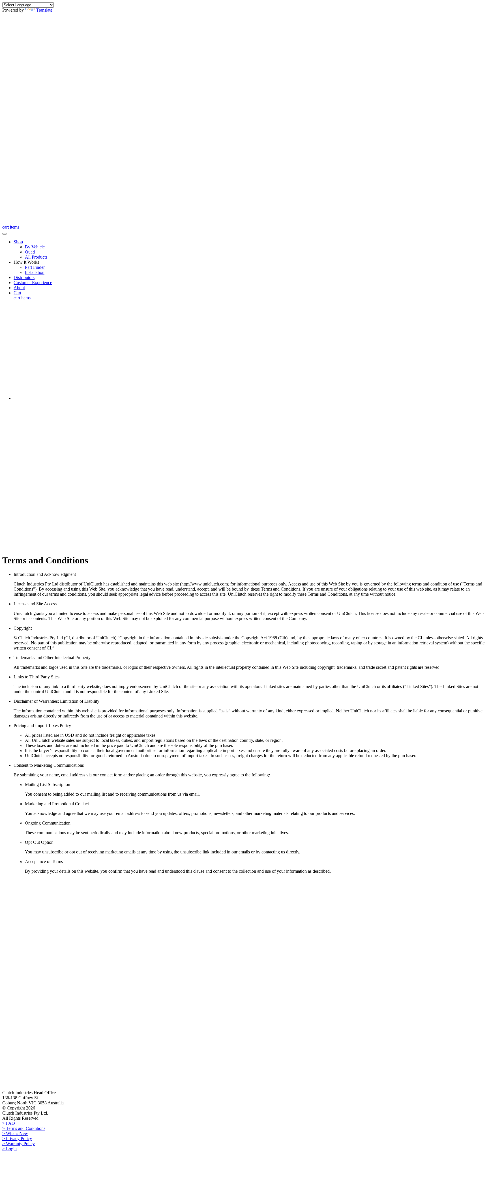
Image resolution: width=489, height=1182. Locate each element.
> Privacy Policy (17, 1138)
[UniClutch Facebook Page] (51, 110)
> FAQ (8, 1123)
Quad (30, 252)
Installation (34, 272)
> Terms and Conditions (23, 1128)
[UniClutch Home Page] (30, 887)
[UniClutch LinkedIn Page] (352, 110)
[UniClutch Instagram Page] (151, 110)
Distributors (24, 277)
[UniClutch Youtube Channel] (252, 110)
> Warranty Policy (18, 1143)
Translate (44, 10)
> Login (9, 1148)
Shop (18, 241)
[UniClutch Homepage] (30, 222)
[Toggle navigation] (4, 234)
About (19, 287)
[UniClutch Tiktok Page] (51, 210)
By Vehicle (35, 246)
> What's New (15, 1133)
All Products (36, 257)
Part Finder (35, 267)
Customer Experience (33, 282)
